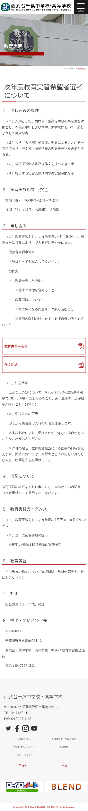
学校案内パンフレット (24, 746)
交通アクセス (24, 738)
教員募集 (63, 746)
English (23, 765)
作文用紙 (11, 364)
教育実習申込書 (16, 346)
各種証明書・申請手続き (64, 738)
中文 (64, 765)
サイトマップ (24, 754)
